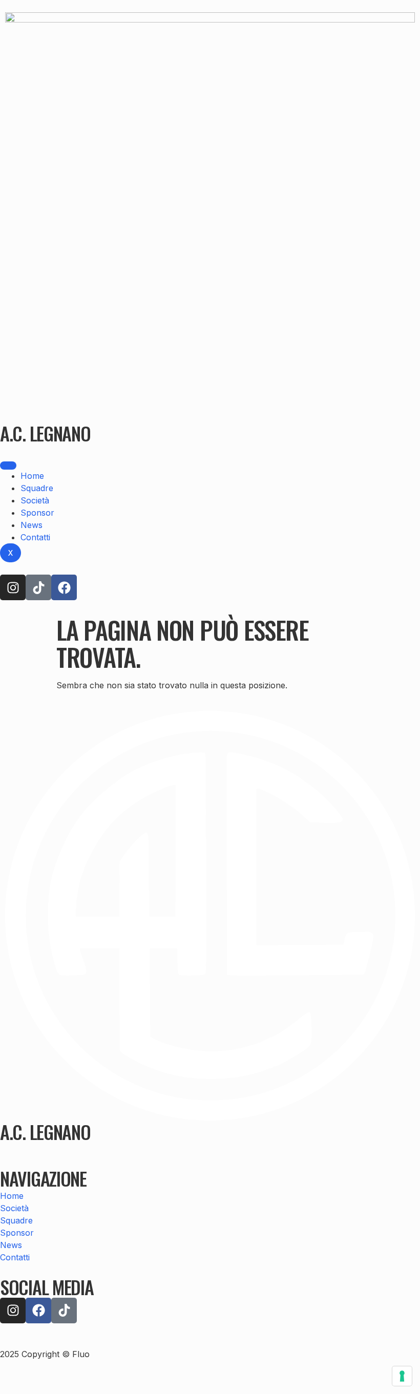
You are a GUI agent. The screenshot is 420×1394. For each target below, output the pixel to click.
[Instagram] (13, 587)
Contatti (35, 537)
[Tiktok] (38, 587)
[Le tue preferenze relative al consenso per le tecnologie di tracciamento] (402, 1376)
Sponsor (37, 513)
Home (32, 476)
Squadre (36, 488)
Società (34, 500)
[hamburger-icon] (8, 465)
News (31, 525)
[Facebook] (64, 587)
